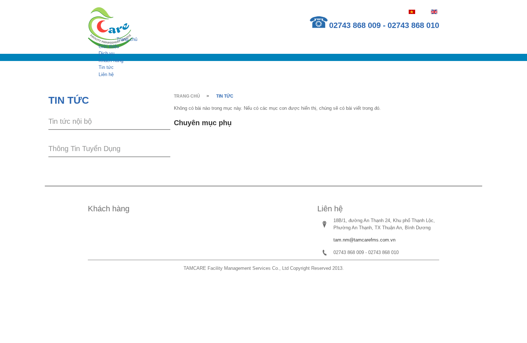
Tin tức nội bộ (70, 121)
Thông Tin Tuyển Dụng (84, 148)
